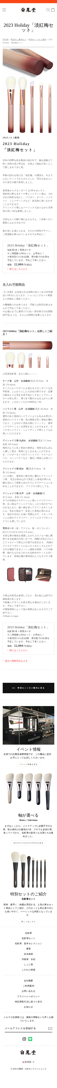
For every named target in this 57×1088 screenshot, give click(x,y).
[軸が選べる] (28, 791)
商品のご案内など (18, 39)
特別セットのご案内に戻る (31, 688)
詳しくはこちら (28, 921)
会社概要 (28, 981)
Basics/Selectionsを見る (29, 843)
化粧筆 (28, 933)
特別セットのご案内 (37, 39)
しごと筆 (28, 964)
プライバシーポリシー (28, 996)
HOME (6, 39)
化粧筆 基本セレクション (28, 943)
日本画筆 (28, 954)
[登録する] (50, 1028)
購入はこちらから (19, 269)
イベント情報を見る (28, 764)
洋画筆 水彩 (28, 959)
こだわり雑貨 (28, 970)
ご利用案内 (28, 986)
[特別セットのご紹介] (28, 870)
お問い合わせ (28, 991)
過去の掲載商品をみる (16, 661)
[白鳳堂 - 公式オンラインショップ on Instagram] (24, 1039)
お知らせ (28, 1007)
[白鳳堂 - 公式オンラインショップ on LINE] (30, 1039)
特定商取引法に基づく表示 (28, 1002)
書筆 (28, 949)
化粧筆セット (28, 938)
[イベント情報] (28, 725)
